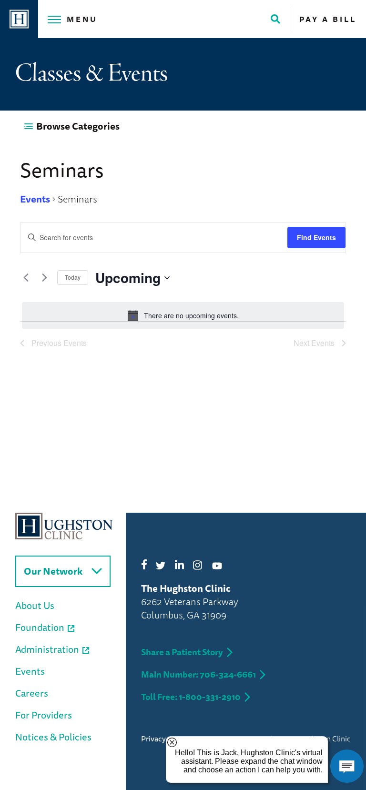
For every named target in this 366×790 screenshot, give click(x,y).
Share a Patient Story (182, 651)
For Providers (43, 715)
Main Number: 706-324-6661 (198, 674)
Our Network (53, 571)
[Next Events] (44, 278)
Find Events (316, 237)
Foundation (39, 627)
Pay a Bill (327, 19)
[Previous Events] (25, 278)
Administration (47, 649)
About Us (34, 605)
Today (73, 277)
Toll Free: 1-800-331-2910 (191, 696)
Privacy (153, 738)
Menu (82, 19)
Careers (31, 693)
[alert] (183, 315)
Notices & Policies (53, 736)
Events (35, 199)
